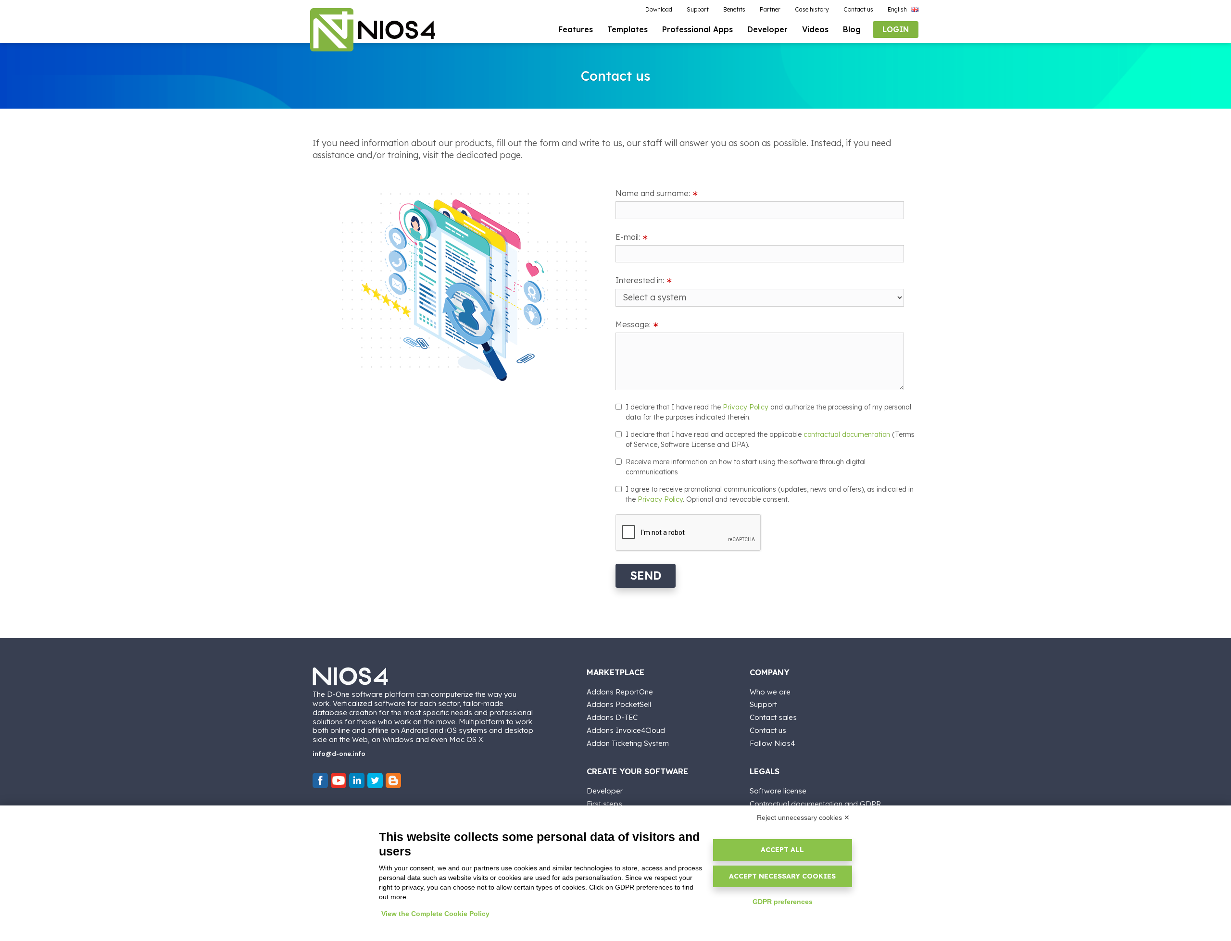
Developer (605, 790)
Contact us (768, 730)
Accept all (782, 849)
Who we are (770, 691)
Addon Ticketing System (628, 743)
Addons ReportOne (620, 691)
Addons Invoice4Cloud (626, 730)
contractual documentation (847, 434)
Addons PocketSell (619, 704)
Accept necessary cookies (782, 876)
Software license (778, 790)
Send (645, 575)
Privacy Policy (745, 407)
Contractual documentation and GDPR (815, 803)
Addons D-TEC (612, 717)
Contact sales (773, 717)
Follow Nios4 (772, 743)
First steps (604, 803)
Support (763, 704)
